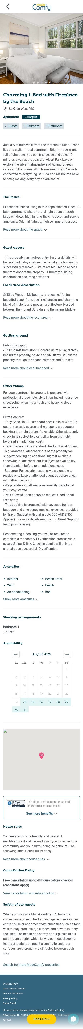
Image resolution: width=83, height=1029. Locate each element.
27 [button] (50, 702)
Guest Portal (9, 1003)
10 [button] (24, 685)
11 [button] (33, 685)
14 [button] (58, 685)
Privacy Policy (10, 998)
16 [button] (16, 694)
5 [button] (41, 677)
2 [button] (16, 677)
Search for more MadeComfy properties (31, 965)
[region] (41, 48)
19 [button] (41, 694)
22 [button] (66, 694)
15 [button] (67, 685)
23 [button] (16, 702)
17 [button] (25, 694)
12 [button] (41, 685)
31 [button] (24, 710)
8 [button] (67, 677)
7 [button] (58, 677)
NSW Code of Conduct (14, 988)
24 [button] (24, 702)
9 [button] (16, 685)
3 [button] (24, 677)
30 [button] (16, 710)
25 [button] (33, 702)
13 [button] (50, 685)
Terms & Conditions (13, 993)
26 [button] (41, 702)
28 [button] (58, 702)
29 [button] (66, 702)
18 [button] (33, 694)
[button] (16, 654)
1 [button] (66, 669)
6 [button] (50, 677)
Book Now (41, 1019)
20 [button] (49, 694)
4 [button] (33, 677)
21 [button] (58, 694)
